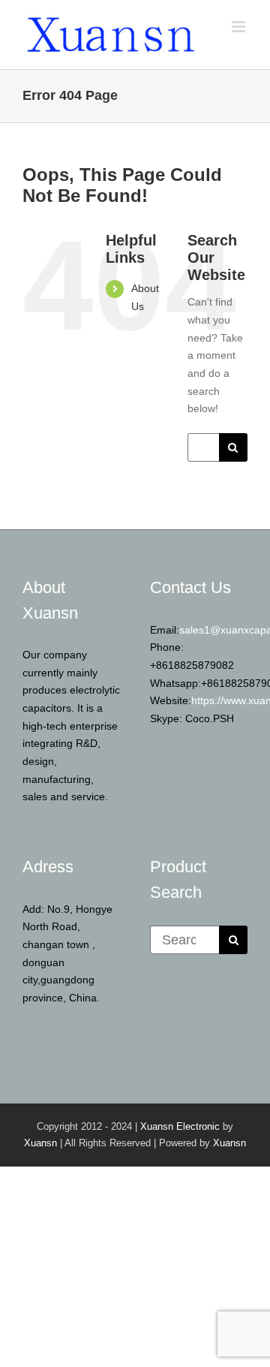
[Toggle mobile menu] (240, 27)
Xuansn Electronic (180, 1126)
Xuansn (40, 1143)
